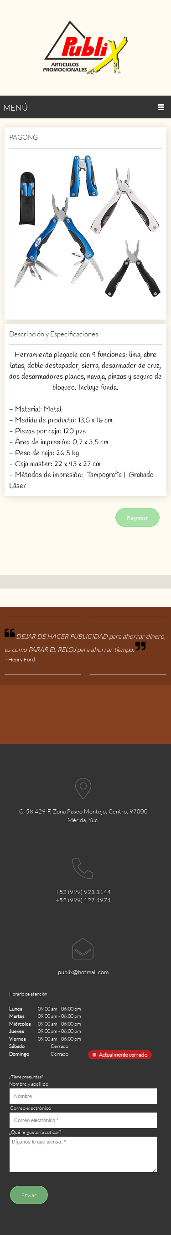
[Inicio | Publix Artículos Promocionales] (85, 48)
